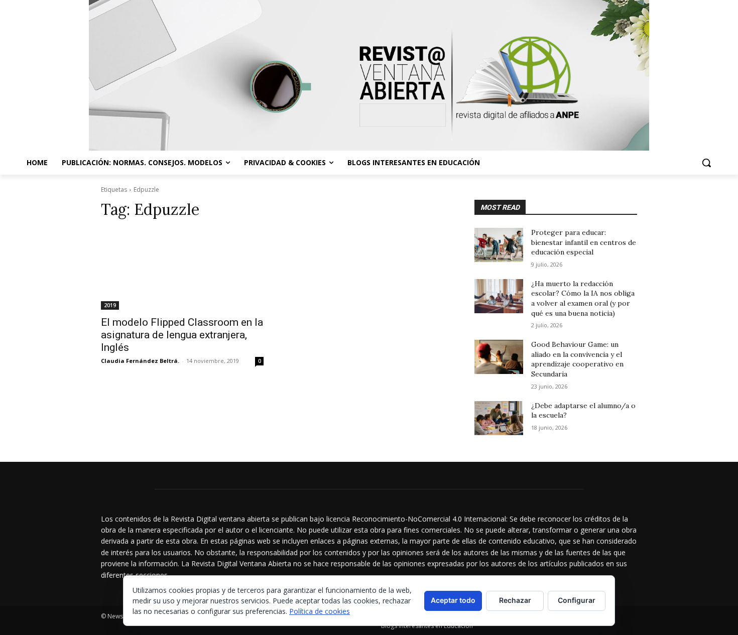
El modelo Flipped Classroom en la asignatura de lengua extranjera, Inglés (182, 334)
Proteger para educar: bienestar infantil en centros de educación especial (583, 242)
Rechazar (515, 600)
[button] (706, 163)
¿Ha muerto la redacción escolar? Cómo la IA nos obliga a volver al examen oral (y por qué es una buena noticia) (583, 298)
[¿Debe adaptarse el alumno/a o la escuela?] (498, 418)
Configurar (576, 600)
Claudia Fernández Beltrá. (140, 360)
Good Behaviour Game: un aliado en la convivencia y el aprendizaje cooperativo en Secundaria (577, 359)
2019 (110, 305)
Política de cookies (319, 611)
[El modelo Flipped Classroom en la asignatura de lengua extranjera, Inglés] (182, 269)
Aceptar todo (453, 600)
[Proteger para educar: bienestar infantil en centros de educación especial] (498, 245)
